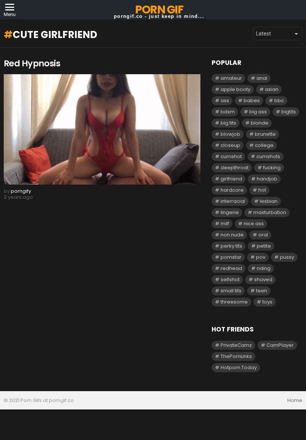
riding (264, 268)
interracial (233, 201)
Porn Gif (159, 9)
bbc (279, 100)
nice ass (254, 223)
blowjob (230, 134)
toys (267, 301)
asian (271, 89)
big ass (258, 111)
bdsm (228, 111)
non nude (232, 234)
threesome (234, 301)
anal (261, 78)
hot (262, 190)
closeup (230, 145)
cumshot (231, 156)
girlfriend (231, 178)
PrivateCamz (236, 345)
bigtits (288, 111)
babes (252, 100)
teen (261, 290)
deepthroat (235, 167)
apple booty (235, 89)
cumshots (268, 156)
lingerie (230, 212)
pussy (287, 257)
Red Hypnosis (32, 63)
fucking (272, 167)
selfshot (230, 279)
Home (294, 400)
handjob (267, 178)
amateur (231, 78)
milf (225, 223)
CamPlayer (280, 345)
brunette (265, 134)
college (264, 145)
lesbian (269, 201)
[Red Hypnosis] (102, 129)
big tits (228, 122)
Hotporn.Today (239, 367)
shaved (263, 279)
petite (264, 245)
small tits (231, 290)
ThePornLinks (236, 356)
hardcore (232, 190)
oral (263, 234)
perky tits (231, 245)
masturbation (269, 212)
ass (225, 100)
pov (260, 257)
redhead (231, 268)
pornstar (231, 257)
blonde (259, 122)
